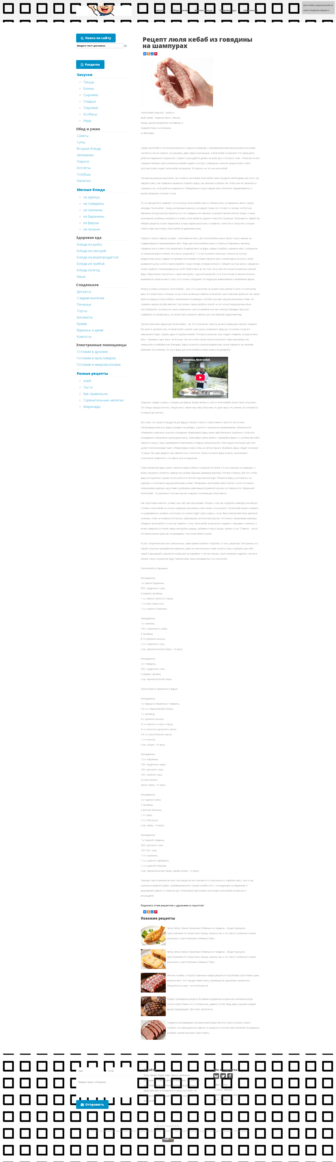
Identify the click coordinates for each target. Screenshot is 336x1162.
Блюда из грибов (91, 263)
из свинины (93, 210)
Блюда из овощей (91, 250)
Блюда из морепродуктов (97, 257)
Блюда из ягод (88, 270)
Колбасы (90, 114)
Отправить (94, 1104)
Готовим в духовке (92, 351)
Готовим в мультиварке (96, 358)
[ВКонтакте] (144, 53)
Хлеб (87, 380)
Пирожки (90, 107)
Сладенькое (250, 10)
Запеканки (85, 155)
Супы (81, 142)
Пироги (83, 161)
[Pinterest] (155, 53)
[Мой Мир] (152, 53)
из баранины (93, 216)
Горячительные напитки (103, 400)
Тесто (88, 387)
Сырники (90, 94)
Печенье (84, 304)
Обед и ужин (180, 10)
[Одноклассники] (148, 53)
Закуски (160, 10)
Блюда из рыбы (89, 244)
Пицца (88, 82)
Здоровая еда (228, 10)
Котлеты (84, 167)
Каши (81, 276)
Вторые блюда (89, 148)
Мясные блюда (203, 10)
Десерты (84, 291)
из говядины (93, 203)
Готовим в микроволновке (99, 364)
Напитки (84, 180)
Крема (82, 323)
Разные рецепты (92, 373)
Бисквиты (85, 317)
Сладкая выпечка (90, 298)
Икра (87, 120)
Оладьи (89, 101)
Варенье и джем (90, 330)
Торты (82, 310)
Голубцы (84, 174)
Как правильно (95, 393)
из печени (91, 229)
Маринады (92, 406)
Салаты (82, 135)
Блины (88, 88)
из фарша (91, 222)
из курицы (91, 197)
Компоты (84, 336)
